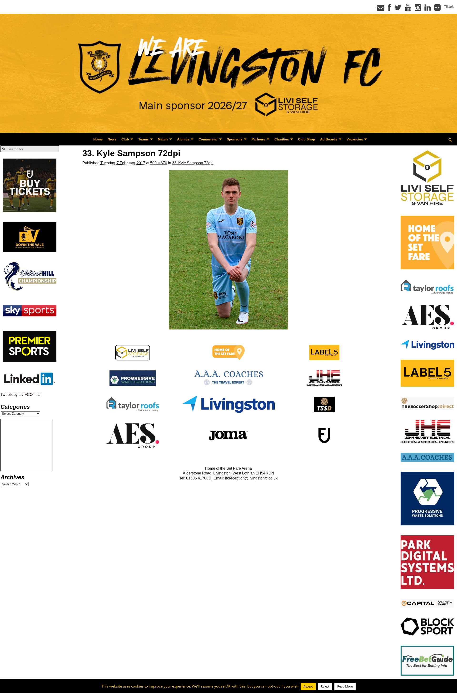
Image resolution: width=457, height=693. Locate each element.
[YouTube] (408, 9)
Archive (183, 139)
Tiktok (449, 7)
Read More (345, 686)
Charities (281, 139)
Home (98, 139)
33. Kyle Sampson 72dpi (193, 163)
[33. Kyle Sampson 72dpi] (228, 249)
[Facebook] (389, 9)
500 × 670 (158, 163)
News (112, 139)
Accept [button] (308, 686)
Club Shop (306, 139)
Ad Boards (328, 139)
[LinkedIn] (427, 9)
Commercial (208, 139)
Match (163, 139)
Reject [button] (325, 686)
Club (125, 139)
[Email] (380, 9)
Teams (143, 139)
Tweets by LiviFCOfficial (20, 395)
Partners (258, 139)
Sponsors (235, 139)
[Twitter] (398, 9)
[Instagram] (418, 9)
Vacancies (355, 139)
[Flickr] (437, 9)
